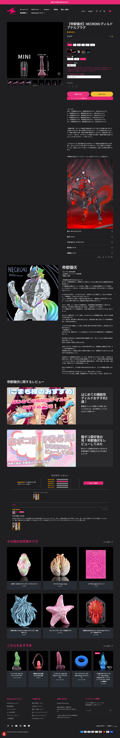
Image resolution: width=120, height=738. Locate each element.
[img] (16, 509)
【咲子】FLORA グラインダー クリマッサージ (24, 584)
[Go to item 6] (15, 83)
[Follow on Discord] (16, 726)
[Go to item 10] (41, 83)
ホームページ (24, 9)
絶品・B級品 (64, 9)
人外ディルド (35, 9)
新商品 (56, 9)
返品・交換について (38, 709)
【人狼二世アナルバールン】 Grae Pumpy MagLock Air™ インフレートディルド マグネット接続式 (103, 677)
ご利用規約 (10, 718)
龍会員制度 (10, 706)
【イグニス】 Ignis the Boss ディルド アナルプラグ (60, 675)
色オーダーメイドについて (40, 712)
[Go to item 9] (35, 83)
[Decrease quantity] (69, 87)
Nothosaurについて (37, 13)
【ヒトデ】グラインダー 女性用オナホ (60, 630)
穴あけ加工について (38, 718)
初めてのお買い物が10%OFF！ (60, 2)
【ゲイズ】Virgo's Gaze (60, 584)
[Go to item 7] (22, 83)
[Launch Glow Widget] (4, 733)
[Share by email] (111, 257)
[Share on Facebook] (103, 257)
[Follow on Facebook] (8, 726)
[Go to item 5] (9, 83)
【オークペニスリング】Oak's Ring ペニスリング (81, 675)
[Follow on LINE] (29, 726)
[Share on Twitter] (106, 257)
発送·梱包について (37, 703)
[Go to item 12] (54, 83)
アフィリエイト (11, 709)
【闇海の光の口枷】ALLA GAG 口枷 (38, 674)
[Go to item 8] (28, 83)
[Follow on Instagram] (20, 726)
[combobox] (84, 76)
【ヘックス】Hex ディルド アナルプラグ (16, 674)
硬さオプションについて (39, 715)
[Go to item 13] (61, 83)
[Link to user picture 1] (16, 526)
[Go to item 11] (48, 83)
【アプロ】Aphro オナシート (96, 584)
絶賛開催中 (23, 13)
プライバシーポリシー (13, 715)
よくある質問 (11, 712)
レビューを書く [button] (93, 483)
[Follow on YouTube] (25, 726)
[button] (110, 11)
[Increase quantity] (76, 87)
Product (46, 9)
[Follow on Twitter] (12, 726)
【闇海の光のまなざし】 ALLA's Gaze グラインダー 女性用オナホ (96, 631)
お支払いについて (37, 706)
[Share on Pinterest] (109, 257)
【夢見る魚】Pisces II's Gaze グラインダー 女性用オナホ (24, 631)
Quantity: (70, 83)
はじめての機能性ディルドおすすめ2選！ (94, 398)
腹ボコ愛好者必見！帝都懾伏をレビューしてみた (93, 440)
